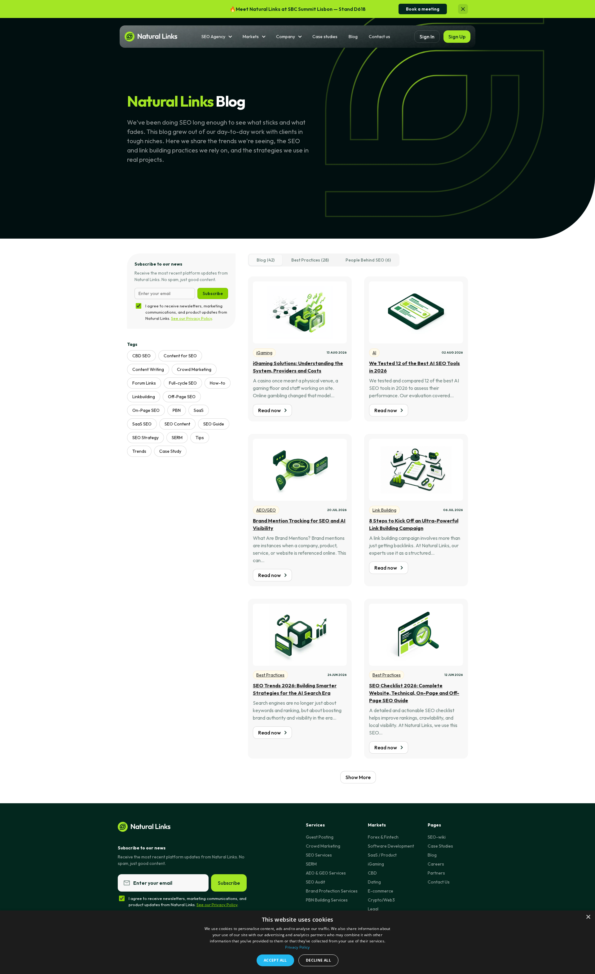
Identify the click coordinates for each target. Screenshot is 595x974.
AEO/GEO (266, 510)
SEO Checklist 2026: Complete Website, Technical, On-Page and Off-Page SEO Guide (414, 692)
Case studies (324, 36)
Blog (353, 36)
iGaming (264, 352)
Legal (373, 909)
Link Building (384, 510)
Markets (251, 36)
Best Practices (270, 675)
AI (374, 352)
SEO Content (177, 424)
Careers (436, 864)
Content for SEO (180, 356)
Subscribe (213, 293)
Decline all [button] (318, 960)
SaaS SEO (142, 424)
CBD (372, 873)
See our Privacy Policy (191, 318)
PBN (177, 410)
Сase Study (170, 451)
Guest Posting (319, 837)
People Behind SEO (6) (368, 260)
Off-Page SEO (182, 396)
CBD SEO (141, 356)
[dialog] (297, 942)
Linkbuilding (143, 396)
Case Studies (440, 846)
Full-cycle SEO (183, 383)
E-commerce (380, 891)
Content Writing (148, 369)
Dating (374, 882)
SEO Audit (315, 882)
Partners (436, 873)
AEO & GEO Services (326, 873)
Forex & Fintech (383, 837)
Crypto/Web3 (381, 900)
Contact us (379, 36)
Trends (139, 451)
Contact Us (439, 882)
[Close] (463, 9)
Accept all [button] (275, 960)
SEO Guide (213, 424)
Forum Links (144, 383)
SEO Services (319, 855)
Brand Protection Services (332, 891)
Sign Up (456, 36)
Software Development (391, 846)
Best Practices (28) (310, 260)
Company (285, 36)
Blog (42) (266, 260)
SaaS (199, 410)
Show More (358, 777)
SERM (177, 437)
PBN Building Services (327, 900)
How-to (217, 383)
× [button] (588, 917)
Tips (200, 437)
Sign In (427, 36)
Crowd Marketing (194, 369)
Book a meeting (422, 9)
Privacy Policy (297, 947)
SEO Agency (213, 36)
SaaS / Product (382, 855)
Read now (269, 410)
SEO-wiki (437, 837)
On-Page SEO (146, 410)
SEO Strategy (145, 437)
